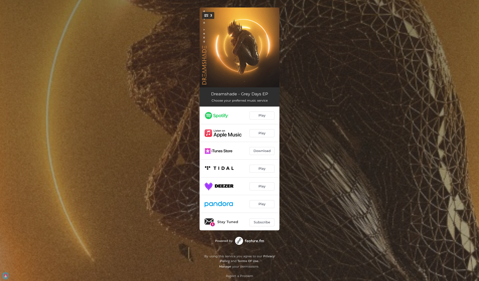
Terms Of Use (248, 261)
